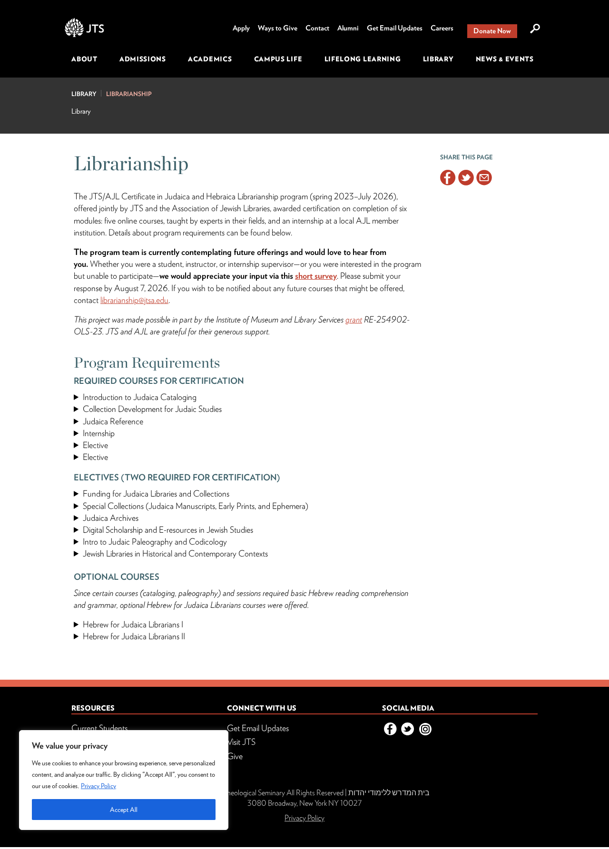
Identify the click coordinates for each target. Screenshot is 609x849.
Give (235, 756)
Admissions (142, 59)
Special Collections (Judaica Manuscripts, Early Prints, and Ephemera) (195, 506)
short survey (316, 276)
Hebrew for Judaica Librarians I (133, 624)
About (84, 59)
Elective (95, 445)
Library (438, 59)
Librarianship (129, 94)
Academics (210, 59)
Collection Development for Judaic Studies (152, 409)
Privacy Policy (98, 786)
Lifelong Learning (362, 59)
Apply (241, 28)
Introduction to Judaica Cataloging (139, 397)
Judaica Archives (110, 518)
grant (353, 319)
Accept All (124, 809)
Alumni (348, 28)
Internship (99, 433)
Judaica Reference (113, 421)
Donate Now (492, 31)
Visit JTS (241, 742)
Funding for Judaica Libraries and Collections (156, 493)
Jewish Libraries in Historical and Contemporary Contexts (175, 553)
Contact (317, 28)
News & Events (505, 59)
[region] (123, 780)
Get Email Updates (394, 28)
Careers (442, 28)
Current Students (99, 728)
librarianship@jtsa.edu (134, 300)
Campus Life (278, 59)
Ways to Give (277, 28)
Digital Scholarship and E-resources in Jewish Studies (168, 530)
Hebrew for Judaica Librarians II (134, 636)
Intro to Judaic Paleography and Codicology (155, 541)
